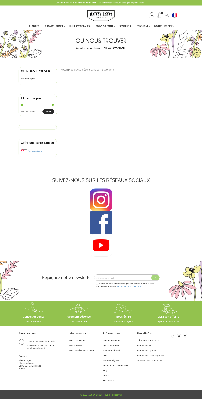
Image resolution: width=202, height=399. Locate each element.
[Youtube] (185, 336)
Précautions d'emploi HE (148, 340)
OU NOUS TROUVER (35, 71)
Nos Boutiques (28, 78)
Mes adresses (75, 345)
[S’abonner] (155, 277)
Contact (106, 375)
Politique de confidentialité (115, 365)
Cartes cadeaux (35, 151)
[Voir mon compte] (152, 15)
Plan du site (108, 380)
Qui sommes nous (111, 345)
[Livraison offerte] (168, 310)
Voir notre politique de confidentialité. (129, 286)
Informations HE (144, 345)
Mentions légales (111, 360)
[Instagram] (179, 336)
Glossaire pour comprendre (149, 360)
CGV (105, 355)
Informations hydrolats (147, 350)
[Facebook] (173, 336)
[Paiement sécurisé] (78, 310)
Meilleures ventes (111, 340)
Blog (105, 370)
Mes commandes (77, 340)
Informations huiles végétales (150, 355)
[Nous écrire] (123, 310)
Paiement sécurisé (111, 350)
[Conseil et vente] (34, 310)
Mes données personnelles (82, 350)
